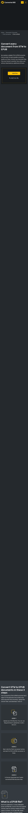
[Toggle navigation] (25, 2)
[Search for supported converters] (22, 2)
